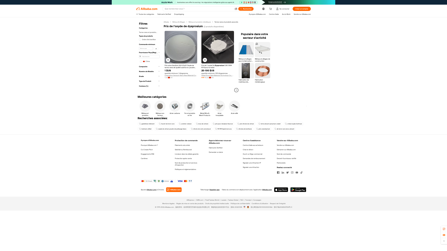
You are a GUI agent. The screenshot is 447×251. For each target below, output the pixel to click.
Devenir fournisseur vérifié (286, 158)
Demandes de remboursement (254, 158)
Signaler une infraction (251, 167)
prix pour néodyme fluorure (224, 124)
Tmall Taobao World (212, 200)
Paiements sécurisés (182, 145)
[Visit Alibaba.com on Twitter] (287, 172)
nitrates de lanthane (245, 129)
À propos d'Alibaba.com (150, 140)
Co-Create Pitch (147, 150)
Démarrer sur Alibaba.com (286, 150)
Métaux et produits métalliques (200, 22)
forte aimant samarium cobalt (271, 124)
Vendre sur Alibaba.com (285, 145)
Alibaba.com (267, 190)
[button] (236, 8)
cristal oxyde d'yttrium (294, 124)
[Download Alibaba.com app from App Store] (281, 189)
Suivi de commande (284, 154)
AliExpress (190, 200)
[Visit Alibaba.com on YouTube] (296, 172)
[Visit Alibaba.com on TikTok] (301, 172)
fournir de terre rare (167, 124)
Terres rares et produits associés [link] (226, 22)
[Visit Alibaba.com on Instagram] (292, 172)
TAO (241, 200)
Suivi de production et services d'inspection (186, 164)
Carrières (144, 158)
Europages (257, 200)
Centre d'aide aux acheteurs (253, 145)
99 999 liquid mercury (224, 129)
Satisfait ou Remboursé (183, 150)
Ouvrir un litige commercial (252, 154)
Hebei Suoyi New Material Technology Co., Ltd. (217, 75)
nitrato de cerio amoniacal (202, 129)
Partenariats (281, 163)
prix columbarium (264, 129)
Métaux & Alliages (178, 22)
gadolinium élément (147, 124)
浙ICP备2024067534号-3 (283, 207)
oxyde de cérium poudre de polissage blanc (172, 129)
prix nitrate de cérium (247, 124)
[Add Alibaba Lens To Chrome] (174, 189)
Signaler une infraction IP (252, 163)
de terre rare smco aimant (285, 129)
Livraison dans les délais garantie (186, 154)
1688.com (199, 200)
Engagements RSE (147, 154)
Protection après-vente (183, 158)
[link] (444, 229)
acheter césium (186, 124)
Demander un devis (216, 152)
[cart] (271, 9)
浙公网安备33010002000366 (261, 207)
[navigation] (149, 56)
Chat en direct (248, 150)
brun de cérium (203, 124)
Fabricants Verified (215, 148)
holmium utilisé (146, 129)
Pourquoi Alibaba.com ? (149, 145)
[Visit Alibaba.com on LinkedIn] (282, 172)
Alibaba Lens (151, 190)
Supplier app (215, 190)
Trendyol (248, 200)
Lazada (223, 200)
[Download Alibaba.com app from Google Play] (298, 189)
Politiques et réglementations (185, 169)
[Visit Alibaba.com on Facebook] (278, 172)
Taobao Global (233, 200)
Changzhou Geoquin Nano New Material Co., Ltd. (181, 75)
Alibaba (166, 22)
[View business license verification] (244, 207)
